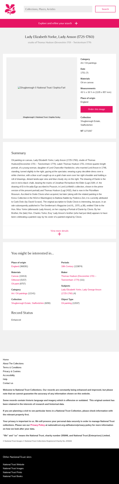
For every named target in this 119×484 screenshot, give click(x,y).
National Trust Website (13, 464)
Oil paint (15, 283)
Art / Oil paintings (19, 293)
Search (105, 9)
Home (6, 359)
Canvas (15, 276)
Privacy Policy (37, 425)
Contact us (8, 383)
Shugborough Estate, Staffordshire (27, 303)
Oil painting (66, 303)
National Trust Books (13, 476)
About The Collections (13, 363)
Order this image (96, 109)
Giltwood (15, 280)
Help (5, 379)
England (15, 266)
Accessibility (9, 375)
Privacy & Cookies (12, 371)
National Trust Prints (12, 472)
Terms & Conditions (12, 367)
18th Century (67, 266)
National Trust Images (13, 468)
